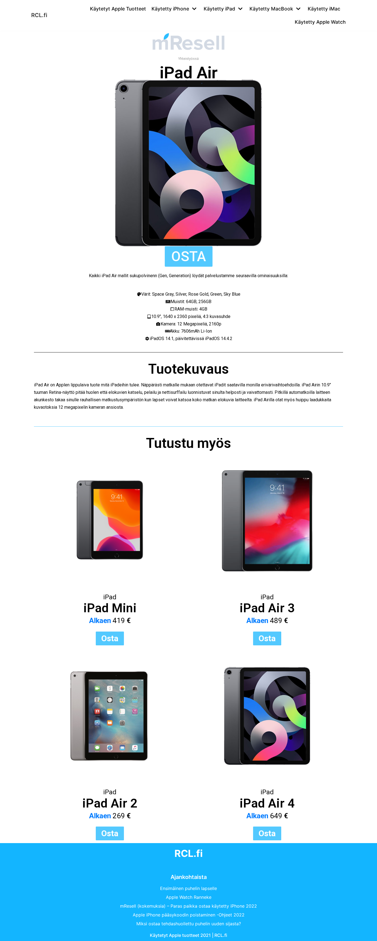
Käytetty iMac (324, 9)
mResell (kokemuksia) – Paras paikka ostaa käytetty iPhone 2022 (188, 906)
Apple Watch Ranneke (188, 897)
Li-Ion (206, 331)
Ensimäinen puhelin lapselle (188, 888)
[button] (189, 256)
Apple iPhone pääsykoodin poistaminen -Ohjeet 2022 (189, 915)
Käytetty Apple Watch (320, 22)
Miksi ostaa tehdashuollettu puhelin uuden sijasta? (188, 923)
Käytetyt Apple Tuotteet (118, 9)
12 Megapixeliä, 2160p (199, 324)
